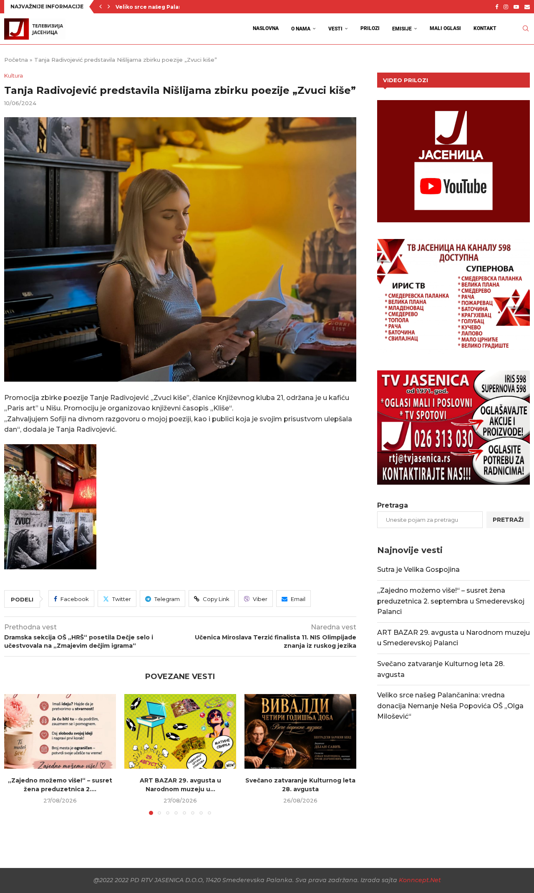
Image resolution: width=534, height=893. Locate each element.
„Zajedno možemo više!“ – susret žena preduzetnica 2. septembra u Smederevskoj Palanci (450, 601)
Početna (16, 59)
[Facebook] (496, 6)
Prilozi (370, 28)
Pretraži (508, 519)
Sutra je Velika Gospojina (418, 570)
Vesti (335, 29)
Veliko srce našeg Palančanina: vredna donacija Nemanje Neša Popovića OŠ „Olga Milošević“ (450, 705)
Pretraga (392, 505)
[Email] (527, 6)
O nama (300, 29)
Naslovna (266, 28)
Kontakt (485, 28)
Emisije (402, 29)
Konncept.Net (420, 880)
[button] (100, 6)
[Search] (525, 28)
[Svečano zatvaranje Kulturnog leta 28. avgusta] (300, 731)
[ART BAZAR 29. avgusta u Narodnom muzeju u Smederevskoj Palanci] (180, 731)
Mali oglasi (445, 28)
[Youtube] (516, 6)
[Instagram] (506, 6)
